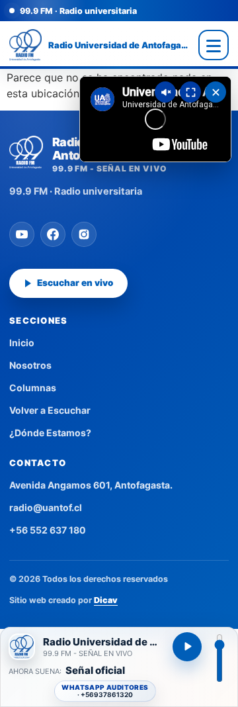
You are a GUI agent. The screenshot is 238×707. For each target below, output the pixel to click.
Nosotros (30, 365)
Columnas (32, 387)
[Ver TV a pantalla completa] (190, 92)
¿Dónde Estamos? (50, 432)
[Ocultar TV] (215, 92)
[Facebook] (52, 234)
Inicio (21, 342)
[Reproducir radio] (187, 646)
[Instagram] (84, 234)
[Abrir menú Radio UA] (213, 45)
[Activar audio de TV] (165, 92)
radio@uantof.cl (45, 507)
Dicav (106, 600)
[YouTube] (21, 234)
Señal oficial (95, 671)
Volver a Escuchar (50, 410)
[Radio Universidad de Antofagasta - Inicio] (25, 45)
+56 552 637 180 (47, 530)
